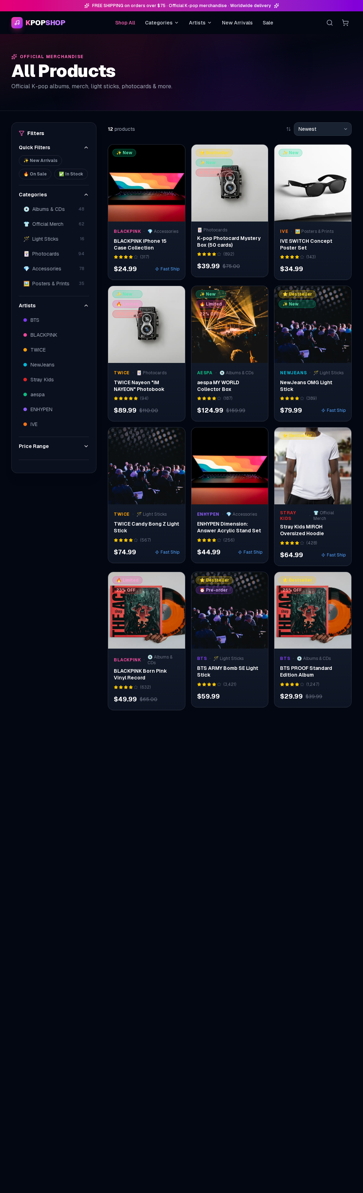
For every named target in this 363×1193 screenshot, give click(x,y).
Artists (197, 22)
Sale (268, 22)
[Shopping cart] (345, 22)
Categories (159, 22)
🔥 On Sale (35, 174)
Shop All (125, 22)
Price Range (34, 446)
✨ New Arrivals (40, 160)
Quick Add (150, 214)
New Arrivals (237, 22)
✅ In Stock (71, 174)
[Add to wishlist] (175, 154)
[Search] (329, 22)
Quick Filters (34, 147)
